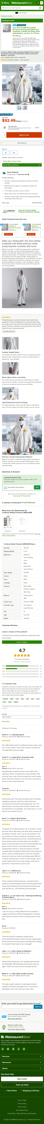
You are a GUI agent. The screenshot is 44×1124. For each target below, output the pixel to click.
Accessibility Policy (22, 1110)
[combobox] (22, 8)
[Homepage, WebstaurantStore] (22, 3)
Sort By (4, 714)
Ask (37, 487)
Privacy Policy (26, 495)
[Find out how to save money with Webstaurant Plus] (14, 25)
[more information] (28, 174)
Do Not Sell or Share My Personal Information (22, 1113)
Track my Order (22, 1085)
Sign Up (38, 1007)
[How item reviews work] (29, 661)
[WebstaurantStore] (22, 1036)
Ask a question (24, 60)
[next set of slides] (42, 229)
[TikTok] (18, 1049)
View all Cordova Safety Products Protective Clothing (28, 211)
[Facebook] (13, 1049)
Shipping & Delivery (31, 1091)
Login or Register (22, 642)
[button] (19, 107)
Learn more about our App (16, 1029)
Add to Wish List (22, 143)
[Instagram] (2, 1049)
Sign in (37, 127)
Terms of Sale (22, 1100)
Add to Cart (8, 234)
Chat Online (12, 1091)
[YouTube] (8, 1049)
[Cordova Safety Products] (9, 211)
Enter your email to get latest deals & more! (21, 1003)
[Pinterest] (24, 1049)
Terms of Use (16, 495)
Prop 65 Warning (28, 503)
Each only (5, 117)
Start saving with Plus (15, 1018)
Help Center (22, 1079)
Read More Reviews (8, 331)
